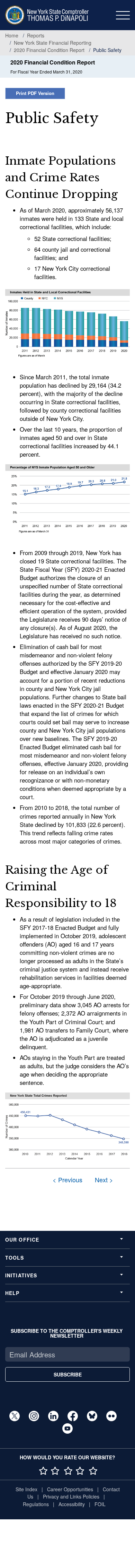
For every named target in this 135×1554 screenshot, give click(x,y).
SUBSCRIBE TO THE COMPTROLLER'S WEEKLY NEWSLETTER (67, 1333)
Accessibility (71, 1504)
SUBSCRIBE (68, 1374)
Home (11, 35)
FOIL (100, 1504)
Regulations (36, 1504)
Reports (35, 35)
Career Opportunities (70, 1489)
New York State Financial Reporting (52, 42)
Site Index (26, 1489)
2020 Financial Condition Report (49, 49)
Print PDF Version (35, 93)
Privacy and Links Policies (71, 1496)
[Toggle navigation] (123, 15)
